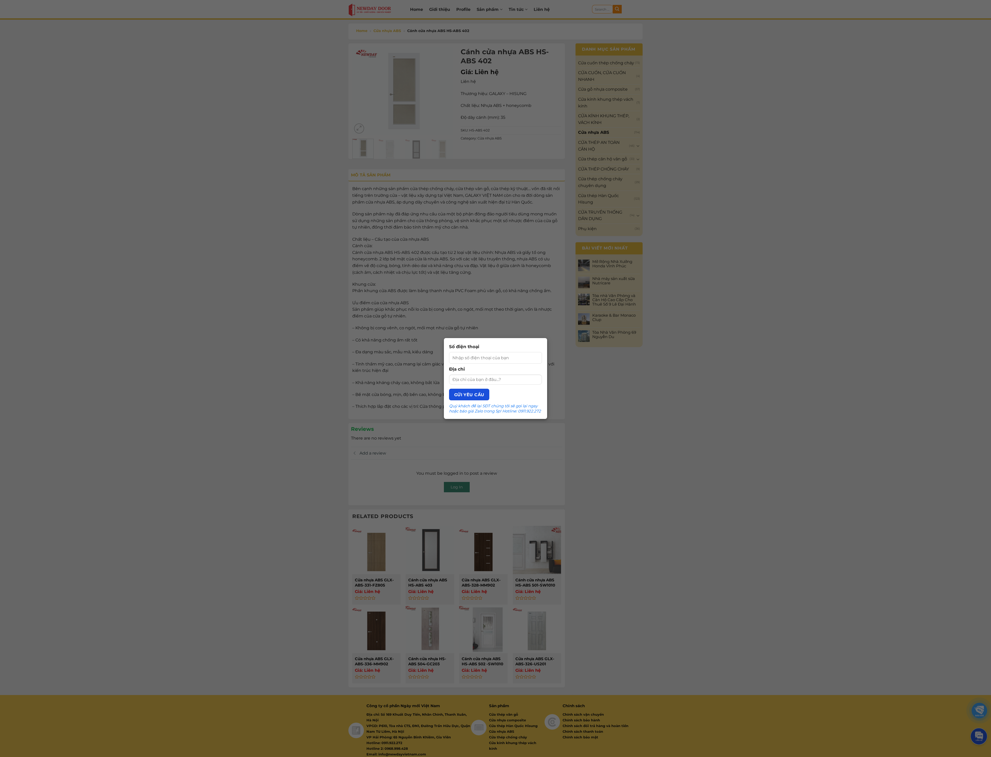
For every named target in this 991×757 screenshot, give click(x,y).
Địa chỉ (457, 369)
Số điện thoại (464, 346)
